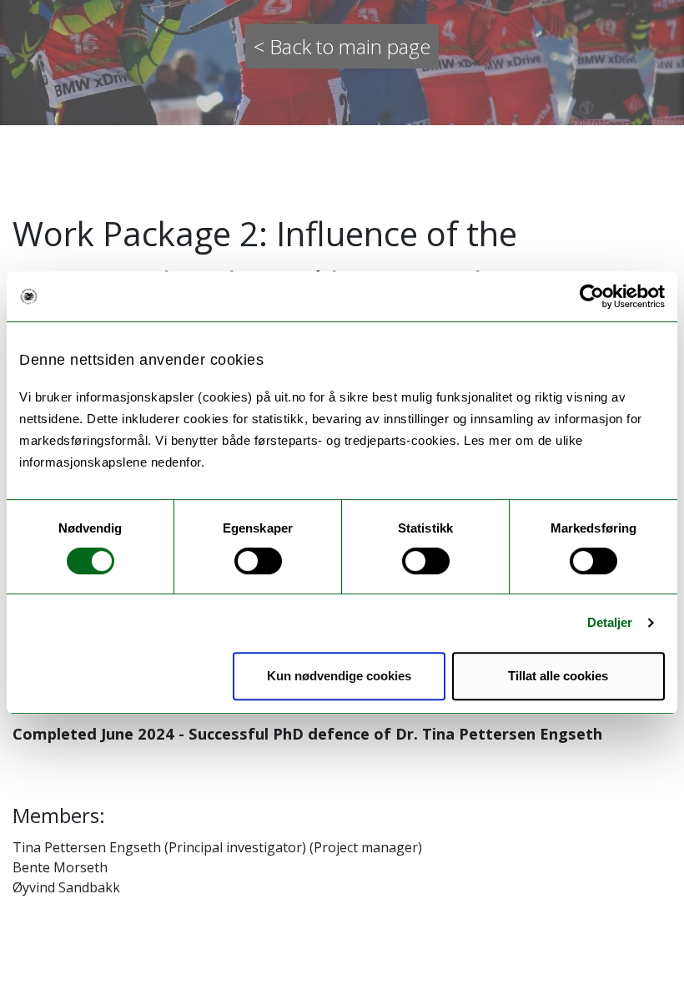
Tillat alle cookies (558, 676)
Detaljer (610, 622)
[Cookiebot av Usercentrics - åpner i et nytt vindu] (592, 296)
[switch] (258, 561)
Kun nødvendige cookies (339, 676)
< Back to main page (342, 46)
